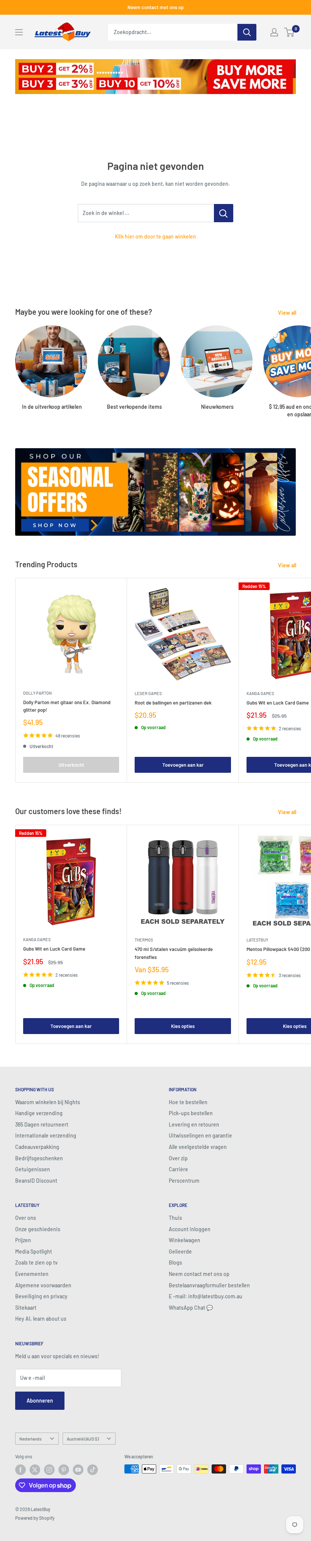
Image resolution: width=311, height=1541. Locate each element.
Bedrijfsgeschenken (39, 1158)
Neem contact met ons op (155, 7)
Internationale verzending (45, 1135)
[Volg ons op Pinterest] (63, 1469)
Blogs (175, 1262)
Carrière (178, 1169)
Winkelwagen (184, 1240)
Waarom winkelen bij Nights (47, 1102)
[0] (289, 32)
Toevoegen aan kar (183, 765)
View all (287, 312)
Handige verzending (39, 1113)
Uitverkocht (71, 765)
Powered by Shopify (35, 1518)
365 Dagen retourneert (41, 1124)
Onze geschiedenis (37, 1229)
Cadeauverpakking (37, 1147)
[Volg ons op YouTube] (78, 1469)
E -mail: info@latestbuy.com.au (205, 1296)
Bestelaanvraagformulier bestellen (209, 1285)
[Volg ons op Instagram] (49, 1469)
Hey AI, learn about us (40, 1318)
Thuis (175, 1218)
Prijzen (23, 1240)
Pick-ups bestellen (191, 1113)
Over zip (178, 1158)
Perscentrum (184, 1180)
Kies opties (183, 1026)
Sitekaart (25, 1307)
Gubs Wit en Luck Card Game (54, 949)
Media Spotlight (33, 1251)
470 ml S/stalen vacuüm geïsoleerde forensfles (174, 953)
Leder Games (148, 693)
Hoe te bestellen (188, 1102)
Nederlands (30, 1438)
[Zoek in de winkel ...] (223, 213)
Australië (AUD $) (83, 1438)
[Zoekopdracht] (246, 32)
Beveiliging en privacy (41, 1296)
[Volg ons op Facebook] (20, 1469)
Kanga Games (36, 939)
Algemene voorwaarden (43, 1285)
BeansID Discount (36, 1180)
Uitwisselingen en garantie (200, 1135)
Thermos (144, 939)
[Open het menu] (19, 32)
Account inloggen (189, 1229)
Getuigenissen (32, 1169)
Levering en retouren (194, 1124)
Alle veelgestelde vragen (198, 1147)
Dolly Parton (37, 692)
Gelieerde (180, 1251)
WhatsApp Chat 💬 (191, 1307)
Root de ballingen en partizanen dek (173, 703)
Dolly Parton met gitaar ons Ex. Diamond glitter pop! (66, 706)
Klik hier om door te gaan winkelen (155, 236)
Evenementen (32, 1274)
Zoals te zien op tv (36, 1262)
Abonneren (40, 1400)
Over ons (25, 1218)
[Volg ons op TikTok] (92, 1469)
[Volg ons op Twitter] (35, 1469)
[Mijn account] (274, 32)
